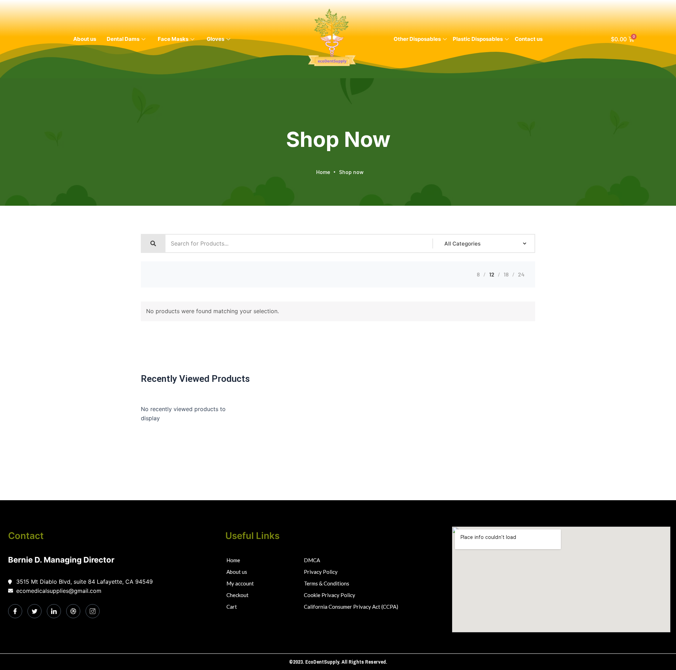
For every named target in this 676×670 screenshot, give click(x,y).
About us (84, 39)
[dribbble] (73, 611)
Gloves (215, 39)
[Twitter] (34, 611)
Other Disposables (417, 39)
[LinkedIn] (54, 611)
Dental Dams (123, 39)
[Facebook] (15, 611)
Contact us (529, 39)
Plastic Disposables (478, 39)
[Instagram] (93, 611)
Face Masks (173, 39)
